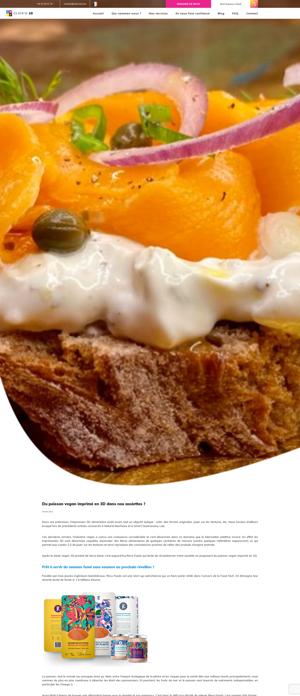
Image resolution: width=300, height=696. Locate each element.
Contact (252, 13)
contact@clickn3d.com (75, 4)
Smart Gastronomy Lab (149, 526)
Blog (221, 13)
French (95, 2)
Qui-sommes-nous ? (126, 13)
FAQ (235, 13)
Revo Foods (134, 555)
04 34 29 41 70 (45, 4)
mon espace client (230, 3)
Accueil (98, 13)
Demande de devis (188, 4)
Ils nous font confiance (193, 13)
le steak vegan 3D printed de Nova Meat (77, 555)
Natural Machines (115, 526)
